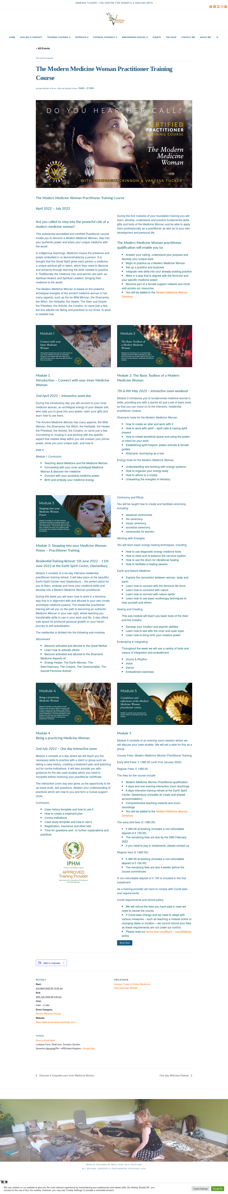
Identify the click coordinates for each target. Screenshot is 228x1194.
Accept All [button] (217, 1188)
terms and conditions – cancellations (168, 931)
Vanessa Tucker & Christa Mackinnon (132, 984)
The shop (169, 1127)
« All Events (43, 48)
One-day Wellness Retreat (174, 1075)
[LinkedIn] (215, 6)
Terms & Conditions (114, 1127)
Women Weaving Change (48, 1013)
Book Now (125, 942)
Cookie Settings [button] (200, 1188)
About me (58, 1127)
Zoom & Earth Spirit (45, 1040)
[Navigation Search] (217, 35)
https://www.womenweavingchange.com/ (56, 1022)
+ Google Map (88, 1048)
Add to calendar (51, 963)
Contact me (58, 1131)
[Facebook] (211, 6)
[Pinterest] (226, 6)
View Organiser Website (126, 987)
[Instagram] (222, 6)
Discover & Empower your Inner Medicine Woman (66, 1075)
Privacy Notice (114, 1131)
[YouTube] (219, 6)
